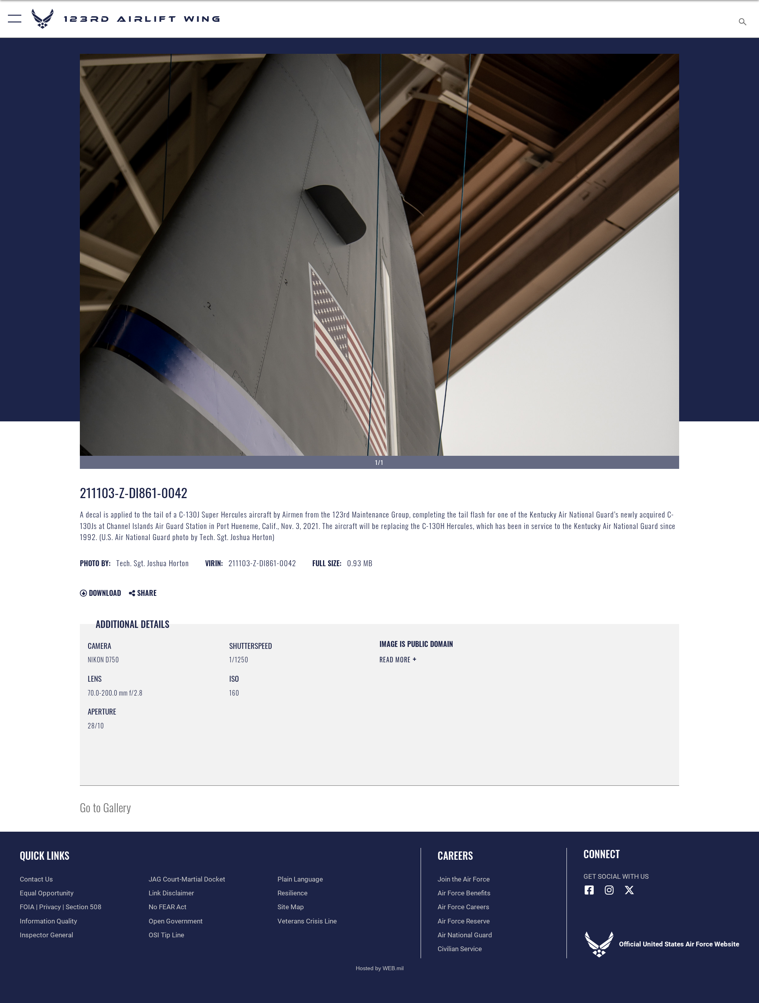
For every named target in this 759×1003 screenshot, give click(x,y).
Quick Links (44, 855)
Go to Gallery (105, 806)
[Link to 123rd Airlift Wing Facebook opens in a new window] (589, 890)
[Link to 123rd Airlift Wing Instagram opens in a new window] (609, 890)
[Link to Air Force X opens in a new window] (629, 890)
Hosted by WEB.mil (380, 968)
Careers (455, 855)
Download (104, 593)
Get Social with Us (616, 876)
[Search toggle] (743, 18)
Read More (396, 659)
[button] (13, 19)
